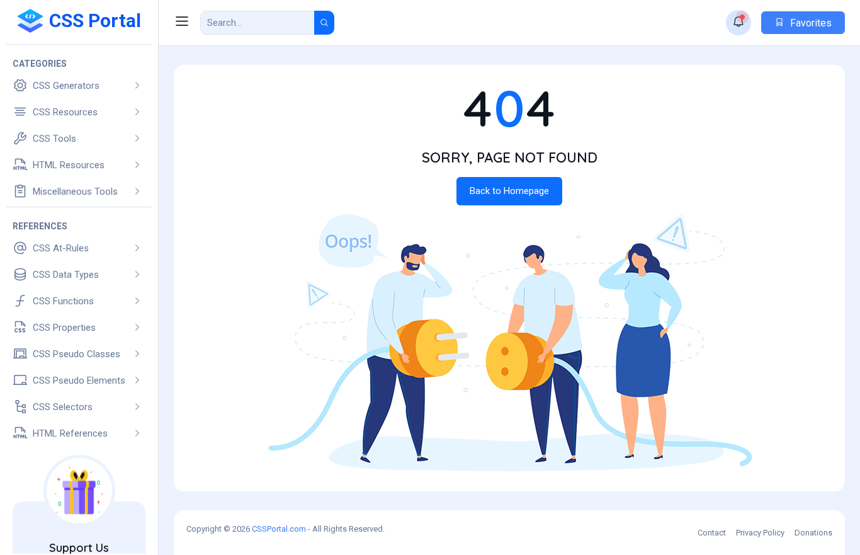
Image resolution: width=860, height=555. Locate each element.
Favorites (810, 23)
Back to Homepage (509, 191)
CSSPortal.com (279, 529)
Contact (712, 532)
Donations (813, 532)
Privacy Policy (760, 532)
